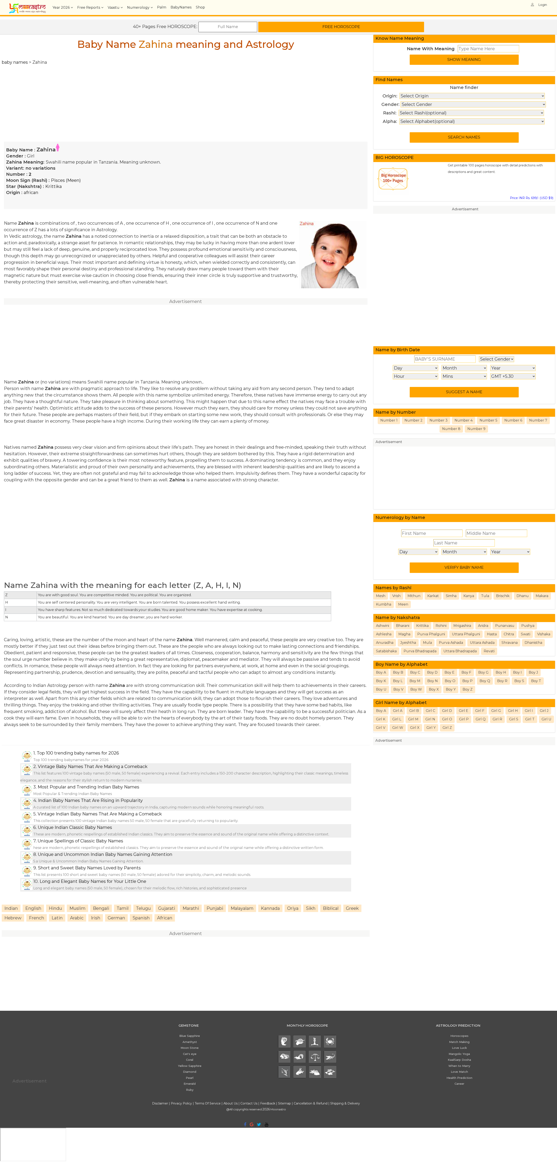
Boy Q (485, 681)
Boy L (398, 681)
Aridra (483, 626)
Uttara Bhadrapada (460, 651)
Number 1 (389, 420)
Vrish (396, 596)
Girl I (529, 711)
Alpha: (390, 121)
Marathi (191, 908)
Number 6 (513, 420)
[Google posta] (251, 1124)
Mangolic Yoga (459, 1054)
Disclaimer (160, 1103)
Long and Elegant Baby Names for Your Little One (93, 881)
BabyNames (181, 7)
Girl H (513, 711)
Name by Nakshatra (398, 617)
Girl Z (447, 728)
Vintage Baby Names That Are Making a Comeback (93, 766)
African (164, 917)
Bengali (101, 908)
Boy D (432, 672)
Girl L (396, 719)
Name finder (464, 87)
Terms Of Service (208, 1103)
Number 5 (488, 420)
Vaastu (113, 7)
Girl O (447, 719)
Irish (95, 917)
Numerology (138, 7)
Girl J (544, 711)
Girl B (414, 711)
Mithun (414, 596)
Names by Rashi (393, 587)
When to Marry (459, 1066)
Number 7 (538, 420)
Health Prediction (459, 1077)
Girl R (497, 719)
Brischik (503, 596)
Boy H (501, 672)
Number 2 (413, 420)
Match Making (459, 1042)
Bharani (402, 626)
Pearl (189, 1077)
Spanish (141, 917)
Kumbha (383, 604)
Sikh (310, 908)
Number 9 (476, 429)
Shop (200, 7)
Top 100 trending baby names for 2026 (78, 753)
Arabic (77, 917)
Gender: (390, 104)
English (33, 908)
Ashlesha (383, 634)
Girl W (397, 728)
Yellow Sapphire (189, 1066)
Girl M (413, 719)
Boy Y (451, 689)
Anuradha (384, 643)
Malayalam (242, 908)
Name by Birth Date (398, 349)
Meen (403, 604)
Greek (352, 908)
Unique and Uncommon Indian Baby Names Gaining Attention (105, 854)
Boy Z (468, 689)
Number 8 (451, 429)
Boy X (434, 689)
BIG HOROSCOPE (395, 157)
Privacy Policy (181, 1103)
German (116, 917)
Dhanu (523, 596)
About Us (230, 1103)
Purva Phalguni (431, 634)
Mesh (380, 596)
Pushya (527, 626)
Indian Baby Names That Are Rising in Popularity (90, 800)
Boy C (415, 672)
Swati (525, 634)
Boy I (517, 672)
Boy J (533, 672)
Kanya (468, 596)
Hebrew (13, 917)
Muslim (77, 908)
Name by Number (396, 412)
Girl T (530, 719)
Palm (161, 7)
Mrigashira (462, 626)
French (36, 917)
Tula (485, 596)
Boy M (414, 681)
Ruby (189, 1089)
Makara (542, 596)
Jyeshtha (408, 643)
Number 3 (438, 420)
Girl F (479, 711)
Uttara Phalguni (466, 634)
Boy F (466, 672)
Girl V (380, 728)
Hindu (55, 908)
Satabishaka (386, 651)
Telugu (143, 908)
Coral (189, 1059)
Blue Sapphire (189, 1035)
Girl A (397, 711)
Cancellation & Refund (310, 1103)
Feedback (267, 1103)
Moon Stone (190, 1047)
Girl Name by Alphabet (401, 702)
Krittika (53, 186)
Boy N (432, 681)
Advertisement (465, 209)
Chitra (509, 634)
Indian (11, 908)
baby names (15, 62)
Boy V (398, 689)
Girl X (414, 728)
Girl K (380, 719)
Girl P (464, 719)
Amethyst (190, 1042)
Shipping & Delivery (345, 1103)
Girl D (447, 711)
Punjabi (214, 908)
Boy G (483, 672)
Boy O (450, 681)
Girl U (546, 719)
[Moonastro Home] (27, 5)
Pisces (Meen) (66, 180)
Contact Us (248, 1103)
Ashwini (382, 626)
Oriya (293, 908)
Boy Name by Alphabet (402, 664)
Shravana (510, 643)
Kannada (270, 908)
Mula (427, 643)
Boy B (398, 672)
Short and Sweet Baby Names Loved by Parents (89, 867)
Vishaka (543, 634)
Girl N (430, 719)
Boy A (381, 672)
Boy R (502, 681)
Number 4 (464, 420)
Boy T (536, 681)
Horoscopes (459, 1035)
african (31, 192)
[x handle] (259, 1124)
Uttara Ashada (482, 643)
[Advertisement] (132, 95)
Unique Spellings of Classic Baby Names (80, 840)
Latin (57, 917)
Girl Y (431, 728)
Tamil (123, 908)
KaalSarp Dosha (459, 1059)
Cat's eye (189, 1054)
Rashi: (389, 112)
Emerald (190, 1083)
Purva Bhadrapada (420, 651)
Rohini (441, 626)
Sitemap (285, 1103)
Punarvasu (504, 626)
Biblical (331, 908)
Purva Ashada (451, 643)
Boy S (519, 681)
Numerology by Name (400, 517)
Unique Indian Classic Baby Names (75, 827)
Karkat (433, 596)
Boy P (467, 681)
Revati (489, 651)
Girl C (430, 711)
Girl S (513, 719)
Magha (404, 634)
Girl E (463, 711)
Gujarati (166, 908)
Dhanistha (533, 643)
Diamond (189, 1071)
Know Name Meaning (400, 38)
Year (61, 7)
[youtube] (266, 1124)
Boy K (381, 681)
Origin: (390, 96)
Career (459, 1083)
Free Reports (88, 7)
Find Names (389, 79)
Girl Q (481, 719)
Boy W (416, 689)
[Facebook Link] (245, 1124)
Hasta (492, 634)
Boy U (381, 689)
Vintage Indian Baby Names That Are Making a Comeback (100, 814)
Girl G (496, 711)
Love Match (459, 1071)
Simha (451, 596)
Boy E (450, 672)
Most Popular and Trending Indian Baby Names (88, 787)
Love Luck (459, 1047)
